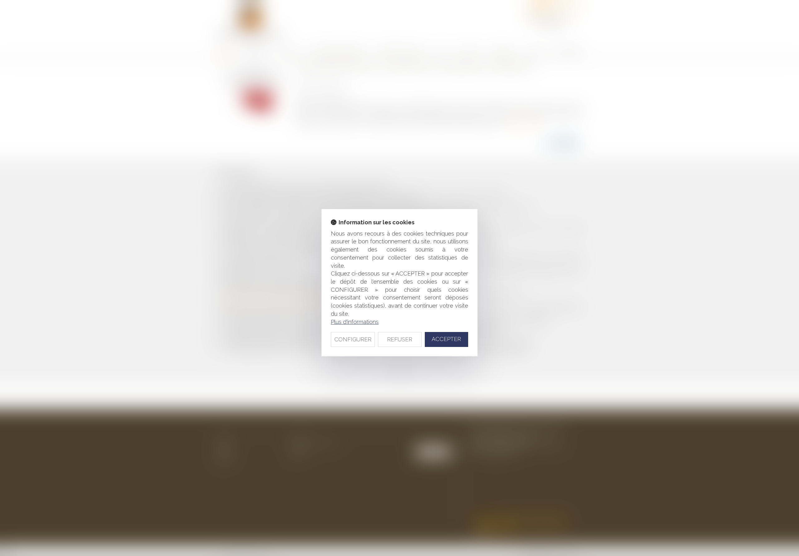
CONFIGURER (352, 339)
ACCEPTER (446, 339)
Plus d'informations (355, 322)
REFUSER (399, 339)
